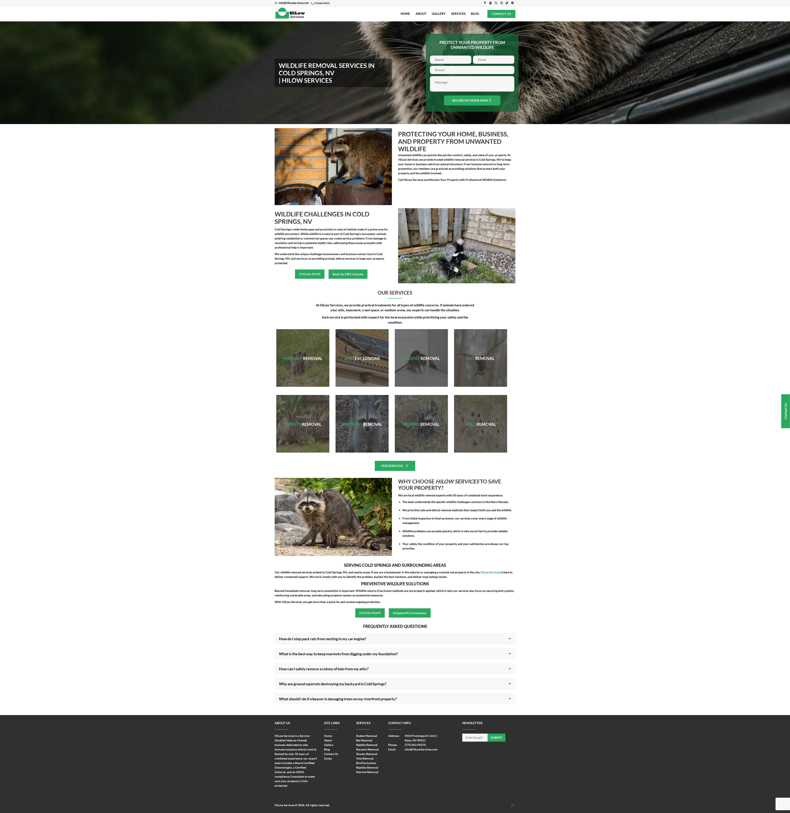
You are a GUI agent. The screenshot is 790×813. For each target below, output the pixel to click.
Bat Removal (481, 353)
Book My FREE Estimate (348, 274)
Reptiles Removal (367, 767)
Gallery (328, 745)
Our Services (392, 466)
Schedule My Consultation (409, 613)
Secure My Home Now (470, 100)
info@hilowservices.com (294, 3)
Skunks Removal (421, 421)
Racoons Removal (362, 421)
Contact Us (331, 754)
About (328, 740)
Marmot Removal (303, 353)
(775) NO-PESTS (309, 274)
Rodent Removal (421, 355)
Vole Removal (480, 421)
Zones (328, 758)
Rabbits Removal (302, 421)
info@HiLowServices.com (421, 749)
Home (328, 736)
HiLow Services (284, 805)
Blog (327, 749)
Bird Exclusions (366, 763)
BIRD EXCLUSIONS (362, 353)
